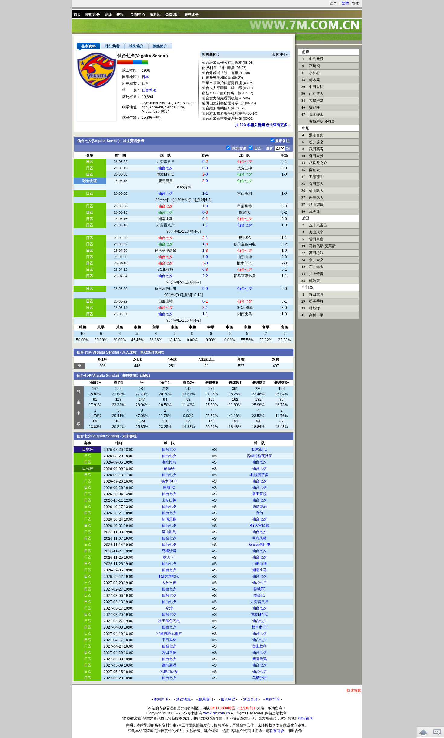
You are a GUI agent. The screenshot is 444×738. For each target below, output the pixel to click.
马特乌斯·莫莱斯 (322, 246)
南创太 (314, 170)
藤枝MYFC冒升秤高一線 (221, 93)
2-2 (205, 276)
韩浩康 (314, 281)
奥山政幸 (316, 232)
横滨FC (245, 212)
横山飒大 (316, 191)
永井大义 (316, 260)
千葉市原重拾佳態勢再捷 (222, 83)
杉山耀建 (316, 204)
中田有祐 (316, 87)
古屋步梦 (316, 101)
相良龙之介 (318, 163)
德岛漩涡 (259, 506)
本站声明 (161, 699)
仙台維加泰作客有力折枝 (222, 62)
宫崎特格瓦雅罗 (259, 456)
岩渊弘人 (316, 198)
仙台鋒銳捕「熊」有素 (220, 73)
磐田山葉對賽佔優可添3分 (223, 103)
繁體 (345, 3)
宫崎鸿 (314, 66)
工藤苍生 (316, 177)
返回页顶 (250, 699)
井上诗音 (316, 274)
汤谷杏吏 (316, 135)
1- (205, 244)
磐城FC (169, 487)
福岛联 (169, 468)
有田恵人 (316, 184)
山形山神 (244, 257)
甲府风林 (244, 206)
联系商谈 (276, 731)
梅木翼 (314, 80)
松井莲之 (316, 142)
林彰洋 (314, 308)
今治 (259, 513)
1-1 (205, 193)
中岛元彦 (316, 59)
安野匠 (314, 107)
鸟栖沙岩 (169, 551)
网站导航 (272, 699)
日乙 (257, 148)
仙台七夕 (244, 162)
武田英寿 (316, 149)
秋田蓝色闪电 (245, 244)
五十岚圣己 (318, 225)
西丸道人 (316, 94)
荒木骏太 (316, 114)
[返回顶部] (423, 732)
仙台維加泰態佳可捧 (218, 108)
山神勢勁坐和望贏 (216, 78)
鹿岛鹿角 (165, 181)
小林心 (314, 73)
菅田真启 (316, 239)
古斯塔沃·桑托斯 (322, 121)
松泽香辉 (316, 301)
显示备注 (282, 141)
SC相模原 (165, 269)
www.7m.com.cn (216, 713)
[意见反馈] (437, 732)
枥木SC (245, 238)
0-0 (205, 168)
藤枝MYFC (165, 174)
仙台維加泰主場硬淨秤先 (222, 118)
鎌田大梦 (316, 156)
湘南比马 (165, 219)
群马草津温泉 (165, 250)
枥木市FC (245, 263)
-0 (205, 174)
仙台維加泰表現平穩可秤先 (224, 113)
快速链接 (354, 690)
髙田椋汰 (316, 253)
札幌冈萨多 (259, 475)
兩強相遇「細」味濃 (218, 68)
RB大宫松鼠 (259, 525)
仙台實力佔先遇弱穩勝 (220, 98)
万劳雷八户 (165, 162)
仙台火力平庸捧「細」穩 (222, 88)
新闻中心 (279, 54)
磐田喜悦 (259, 494)
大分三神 (244, 168)
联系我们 (205, 699)
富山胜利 (244, 193)
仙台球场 (149, 90)
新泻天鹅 (169, 519)
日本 (145, 77)
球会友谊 (238, 148)
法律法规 (183, 699)
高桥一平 (316, 315)
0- (205, 162)
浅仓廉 (314, 211)
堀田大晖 (316, 294)
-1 (205, 238)
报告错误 (228, 699)
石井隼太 (316, 267)
